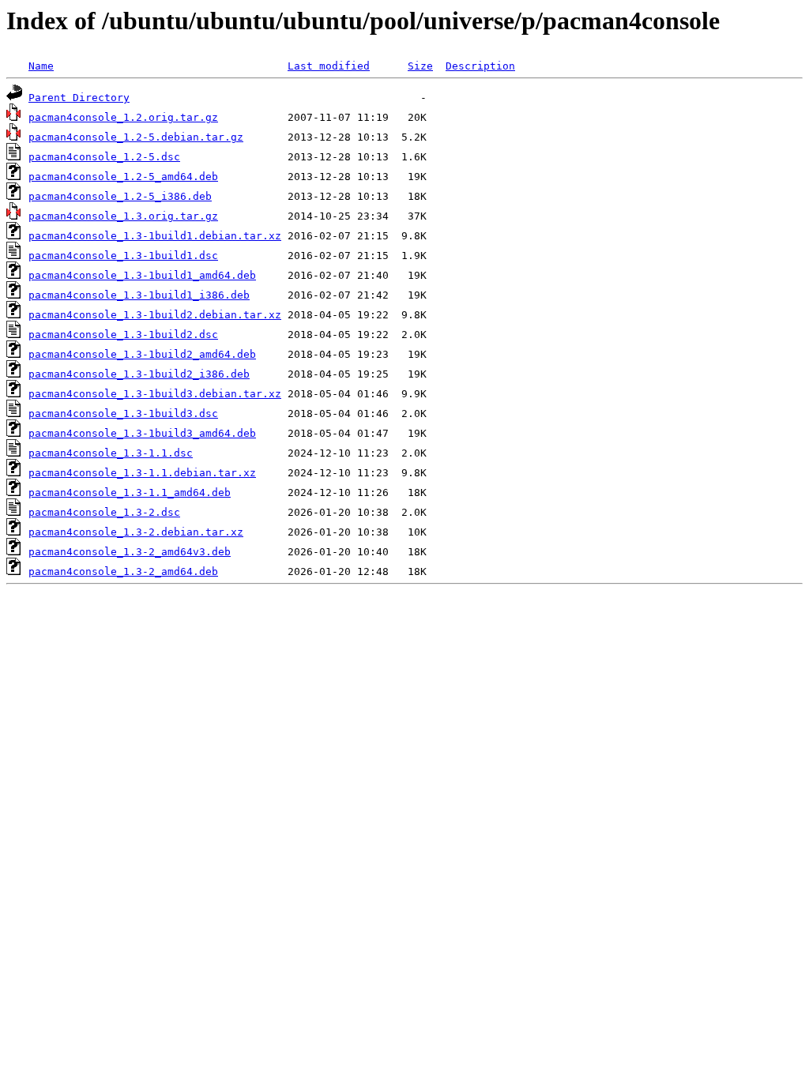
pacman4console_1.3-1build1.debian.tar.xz (154, 236)
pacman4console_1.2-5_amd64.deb (123, 176)
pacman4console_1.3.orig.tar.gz (123, 216)
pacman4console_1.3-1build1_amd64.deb (142, 275)
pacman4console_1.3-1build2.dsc (123, 334)
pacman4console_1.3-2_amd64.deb (123, 571)
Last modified (329, 66)
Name (41, 66)
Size (420, 66)
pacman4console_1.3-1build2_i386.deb (139, 374)
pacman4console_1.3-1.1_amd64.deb (129, 492)
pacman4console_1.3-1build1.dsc (123, 255)
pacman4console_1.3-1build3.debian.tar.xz (154, 394)
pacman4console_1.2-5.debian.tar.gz (135, 137)
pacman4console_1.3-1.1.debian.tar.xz (142, 473)
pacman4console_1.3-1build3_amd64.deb (142, 433)
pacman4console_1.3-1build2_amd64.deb (142, 354)
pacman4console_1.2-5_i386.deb (120, 196)
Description (480, 66)
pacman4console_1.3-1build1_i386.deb (139, 295)
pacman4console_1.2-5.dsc (104, 157)
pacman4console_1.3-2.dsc (104, 512)
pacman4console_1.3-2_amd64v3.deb (129, 552)
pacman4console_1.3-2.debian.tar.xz (135, 532)
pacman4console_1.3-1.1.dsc (110, 453)
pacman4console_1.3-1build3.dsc (123, 413)
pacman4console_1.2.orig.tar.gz (123, 117)
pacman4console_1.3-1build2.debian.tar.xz (154, 315)
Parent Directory (79, 97)
